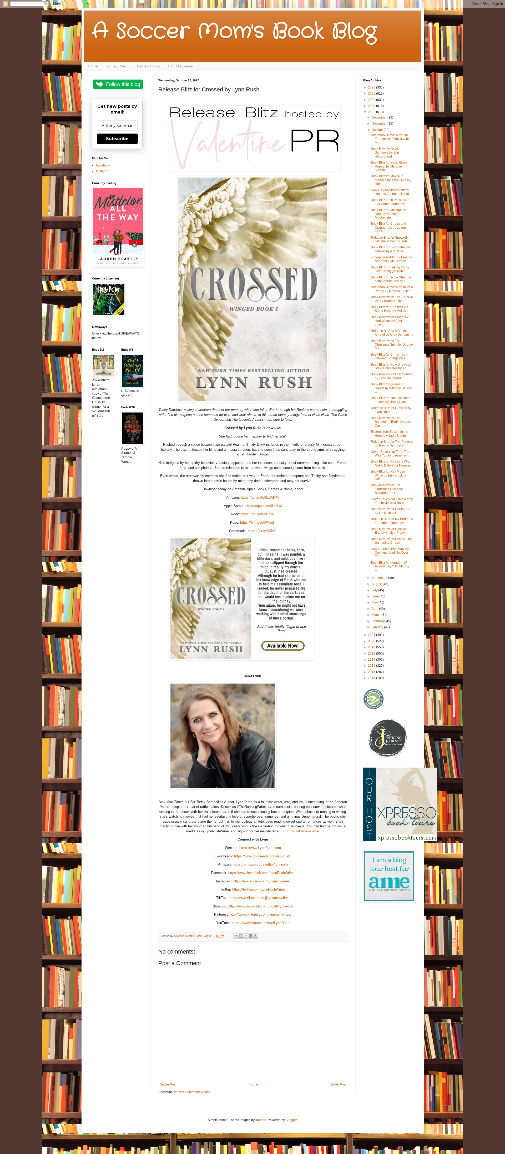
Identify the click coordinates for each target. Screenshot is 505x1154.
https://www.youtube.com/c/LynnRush (260, 923)
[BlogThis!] (240, 936)
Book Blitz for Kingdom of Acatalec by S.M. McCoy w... (390, 566)
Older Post (338, 1084)
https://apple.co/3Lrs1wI (263, 506)
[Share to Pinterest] (255, 936)
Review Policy (148, 66)
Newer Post (168, 1084)
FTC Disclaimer (181, 66)
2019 (372, 647)
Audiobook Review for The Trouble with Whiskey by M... (390, 139)
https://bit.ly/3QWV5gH (257, 522)
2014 (372, 678)
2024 (372, 100)
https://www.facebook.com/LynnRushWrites (261, 873)
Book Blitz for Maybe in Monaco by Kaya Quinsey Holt (391, 180)
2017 (372, 659)
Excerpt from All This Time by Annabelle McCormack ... (391, 259)
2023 (372, 106)
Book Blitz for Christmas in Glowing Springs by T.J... (390, 356)
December (379, 117)
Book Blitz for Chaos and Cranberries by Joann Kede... (388, 227)
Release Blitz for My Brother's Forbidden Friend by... (392, 520)
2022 (372, 112)
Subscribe (117, 138)
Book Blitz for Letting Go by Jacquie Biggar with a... (390, 269)
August (377, 584)
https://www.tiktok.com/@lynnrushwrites (259, 898)
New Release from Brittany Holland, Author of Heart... (391, 192)
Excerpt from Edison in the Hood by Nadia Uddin (389, 433)
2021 (372, 635)
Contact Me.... (117, 66)
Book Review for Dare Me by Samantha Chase (391, 540)
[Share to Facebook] (250, 936)
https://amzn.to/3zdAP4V (260, 497)
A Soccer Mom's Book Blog (234, 32)
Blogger (291, 1120)
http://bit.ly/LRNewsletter (300, 831)
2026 (372, 87)
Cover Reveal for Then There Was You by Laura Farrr (391, 453)
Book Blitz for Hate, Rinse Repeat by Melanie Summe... (389, 166)
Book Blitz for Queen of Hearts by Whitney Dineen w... (391, 388)
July (375, 590)
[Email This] (235, 936)
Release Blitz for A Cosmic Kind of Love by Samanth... (392, 332)
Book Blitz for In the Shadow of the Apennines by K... (391, 279)
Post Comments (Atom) (194, 1092)
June (376, 596)
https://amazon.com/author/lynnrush (260, 864)
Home (93, 66)
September (380, 578)
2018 (372, 653)
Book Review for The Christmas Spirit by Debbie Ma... (392, 344)
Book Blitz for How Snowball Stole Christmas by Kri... (391, 366)
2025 (372, 93)
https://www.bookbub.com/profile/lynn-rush (260, 906)
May (375, 602)
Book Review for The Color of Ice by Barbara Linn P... (392, 299)
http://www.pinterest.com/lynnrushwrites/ (260, 914)
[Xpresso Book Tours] (400, 840)
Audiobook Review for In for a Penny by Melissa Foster (392, 289)
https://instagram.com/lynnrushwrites (261, 881)
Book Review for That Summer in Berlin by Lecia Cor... (391, 422)
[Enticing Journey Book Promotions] (388, 757)
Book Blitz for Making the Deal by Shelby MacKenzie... (388, 213)
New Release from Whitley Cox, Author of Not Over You (390, 552)
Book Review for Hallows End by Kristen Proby (389, 530)
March (376, 615)
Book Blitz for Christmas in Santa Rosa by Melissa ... (391, 309)
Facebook (103, 165)
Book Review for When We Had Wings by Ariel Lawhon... (390, 321)
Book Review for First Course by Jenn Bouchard (391, 376)
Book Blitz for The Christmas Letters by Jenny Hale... (391, 400)
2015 (372, 672)
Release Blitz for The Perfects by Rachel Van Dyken (392, 443)
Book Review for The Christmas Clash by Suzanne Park (387, 489)
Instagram (103, 171)
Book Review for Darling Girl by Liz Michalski (391, 510)
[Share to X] (245, 936)
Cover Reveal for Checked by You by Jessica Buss (392, 501)
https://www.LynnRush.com (260, 848)
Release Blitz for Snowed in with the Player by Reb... (390, 239)
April (375, 609)
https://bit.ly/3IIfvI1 (262, 531)
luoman (260, 1120)
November (379, 123)
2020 (372, 641)
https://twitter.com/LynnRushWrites (259, 889)
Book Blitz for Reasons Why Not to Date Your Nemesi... (391, 463)
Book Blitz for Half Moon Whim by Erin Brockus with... (388, 475)
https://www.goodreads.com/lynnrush (262, 856)
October (378, 130)
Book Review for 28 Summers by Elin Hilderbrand (385, 152)
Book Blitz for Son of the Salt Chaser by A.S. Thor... (391, 249)
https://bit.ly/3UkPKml (258, 514)
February (378, 621)
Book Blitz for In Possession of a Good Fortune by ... (390, 201)
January (378, 627)
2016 (372, 665)
